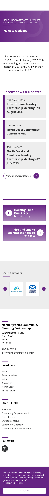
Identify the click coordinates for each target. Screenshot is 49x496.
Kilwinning (7, 382)
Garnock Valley (9, 375)
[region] (24, 481)
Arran (4, 371)
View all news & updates (18, 175)
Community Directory (12, 424)
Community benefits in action (16, 428)
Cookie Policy (17, 483)
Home (6, 20)
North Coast (8, 386)
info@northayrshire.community (18, 352)
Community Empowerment (15, 413)
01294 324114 (9, 348)
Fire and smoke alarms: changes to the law (21, 233)
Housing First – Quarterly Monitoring (24, 213)
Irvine (4, 379)
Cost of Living (9, 417)
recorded (34, 56)
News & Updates (19, 20)
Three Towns (8, 390)
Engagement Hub (11, 420)
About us (6, 409)
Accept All (24, 490)
